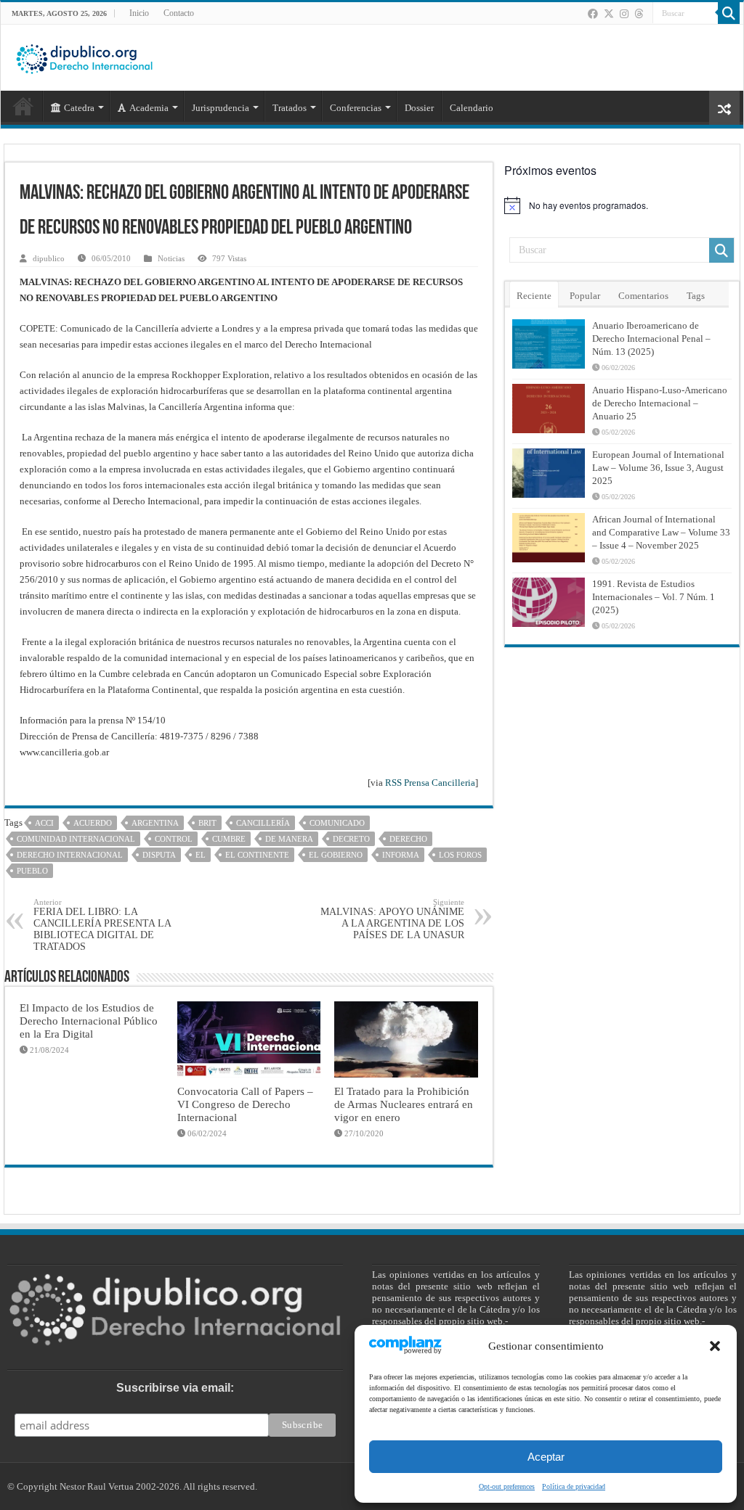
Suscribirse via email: (175, 1388)
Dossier (419, 107)
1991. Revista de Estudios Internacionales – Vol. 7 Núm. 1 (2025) (653, 596)
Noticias (171, 258)
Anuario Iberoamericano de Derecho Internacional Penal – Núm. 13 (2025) (651, 338)
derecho (408, 838)
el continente (257, 854)
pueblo (32, 870)
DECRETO (351, 838)
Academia (149, 107)
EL (200, 854)
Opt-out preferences (507, 1486)
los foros (460, 854)
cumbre (229, 838)
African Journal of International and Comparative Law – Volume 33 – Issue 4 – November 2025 (661, 532)
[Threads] (638, 13)
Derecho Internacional (70, 854)
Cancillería (263, 822)
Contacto (178, 13)
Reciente (534, 295)
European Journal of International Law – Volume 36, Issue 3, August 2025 (658, 467)
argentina (155, 822)
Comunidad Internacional (76, 838)
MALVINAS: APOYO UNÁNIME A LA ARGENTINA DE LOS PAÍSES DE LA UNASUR (392, 919)
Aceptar (546, 1456)
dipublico (49, 258)
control (174, 838)
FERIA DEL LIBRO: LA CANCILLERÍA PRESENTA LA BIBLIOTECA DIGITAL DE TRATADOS (102, 925)
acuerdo (92, 822)
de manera (289, 838)
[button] (715, 1346)
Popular (585, 295)
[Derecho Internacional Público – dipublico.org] (84, 56)
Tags (696, 295)
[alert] (622, 205)
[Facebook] (592, 13)
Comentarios (643, 295)
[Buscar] (729, 13)
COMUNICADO (337, 822)
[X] (608, 13)
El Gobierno (336, 854)
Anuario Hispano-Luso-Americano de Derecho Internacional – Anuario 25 (659, 403)
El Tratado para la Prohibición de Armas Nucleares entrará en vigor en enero (403, 1104)
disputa (159, 854)
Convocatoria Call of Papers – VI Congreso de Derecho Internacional (245, 1104)
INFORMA (400, 854)
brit (207, 822)
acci (44, 822)
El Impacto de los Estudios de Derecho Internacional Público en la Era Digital (89, 1020)
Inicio (139, 13)
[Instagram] (624, 13)
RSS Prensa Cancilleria (430, 782)
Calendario (471, 107)
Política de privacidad (573, 1486)
